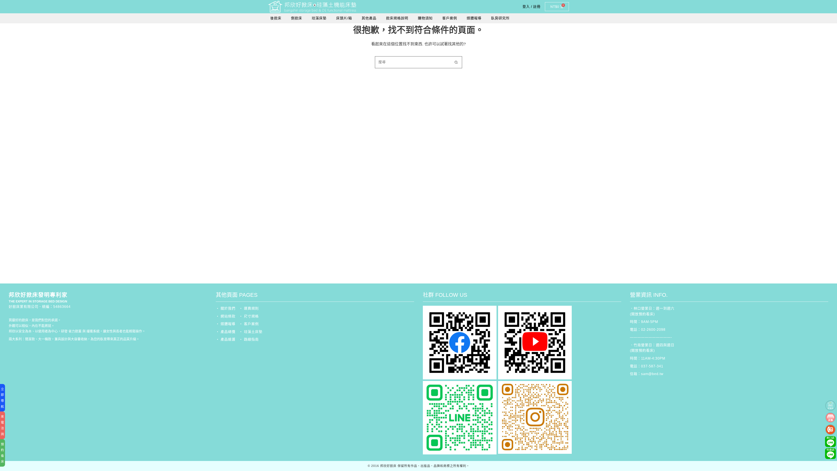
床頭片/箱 (344, 18)
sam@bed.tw (652, 374)
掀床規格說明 (397, 18)
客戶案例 (449, 18)
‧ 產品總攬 (225, 332)
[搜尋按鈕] (456, 62)
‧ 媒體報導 (225, 324)
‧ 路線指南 (249, 339)
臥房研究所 (500, 18)
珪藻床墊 (319, 18)
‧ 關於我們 (225, 308)
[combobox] (412, 62)
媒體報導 (474, 18)
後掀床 (275, 18)
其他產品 (369, 18)
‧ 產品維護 (225, 339)
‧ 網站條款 (225, 316)
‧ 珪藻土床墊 (250, 332)
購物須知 (425, 18)
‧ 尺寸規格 (249, 316)
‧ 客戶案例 (249, 324)
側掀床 (296, 18)
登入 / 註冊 (531, 7)
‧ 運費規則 (249, 308)
